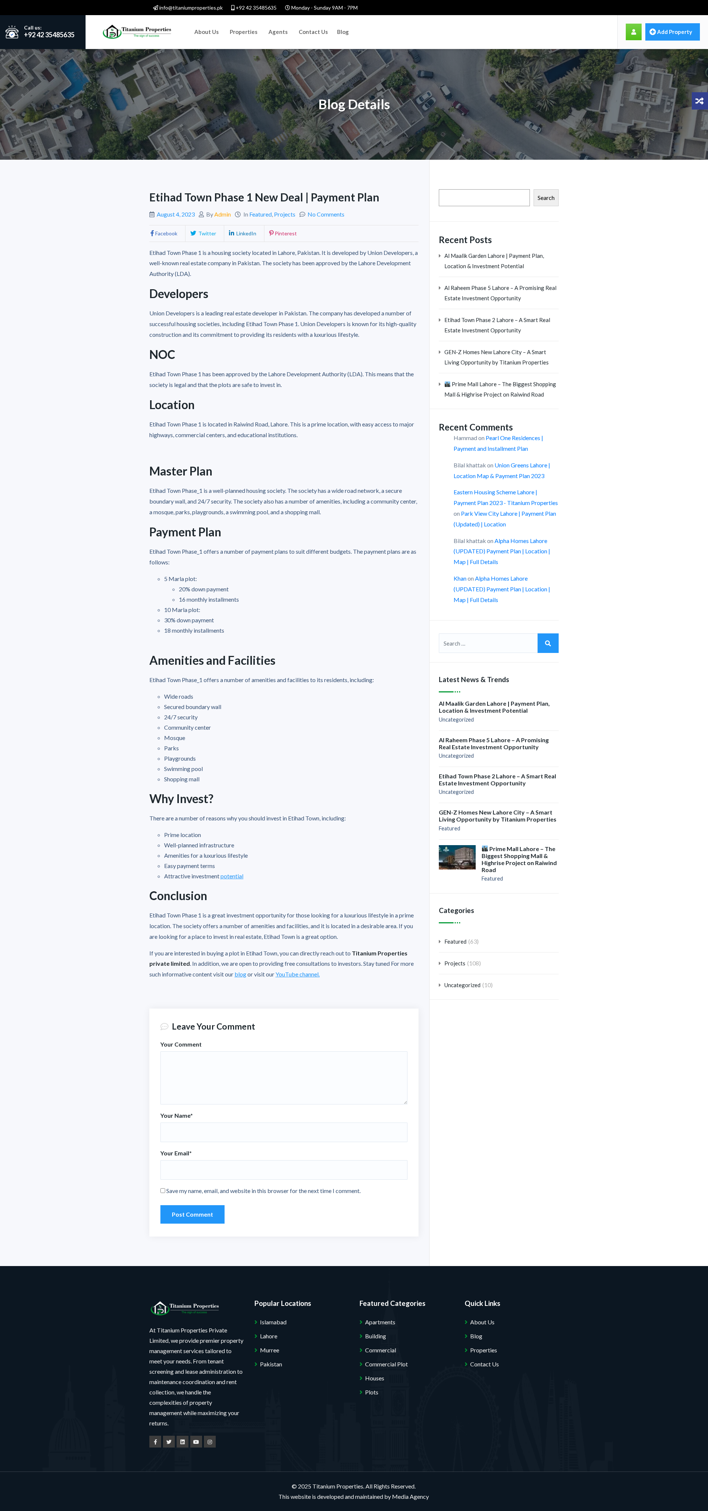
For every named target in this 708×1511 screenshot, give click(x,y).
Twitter (206, 233)
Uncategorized (456, 719)
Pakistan (271, 1363)
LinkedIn (245, 233)
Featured (260, 214)
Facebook (166, 233)
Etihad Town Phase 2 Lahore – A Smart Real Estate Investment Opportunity (497, 325)
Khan (460, 578)
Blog (343, 31)
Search (546, 197)
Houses (374, 1378)
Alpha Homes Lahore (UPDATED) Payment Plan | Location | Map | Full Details (502, 551)
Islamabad (273, 1321)
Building (375, 1335)
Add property (674, 31)
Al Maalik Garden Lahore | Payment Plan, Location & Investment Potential (494, 260)
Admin (222, 214)
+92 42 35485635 (256, 7)
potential (232, 875)
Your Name (176, 1115)
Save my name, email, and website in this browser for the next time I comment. (263, 1190)
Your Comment (181, 1044)
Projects (284, 214)
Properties (243, 31)
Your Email (176, 1152)
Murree (269, 1349)
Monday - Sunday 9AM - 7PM (324, 7)
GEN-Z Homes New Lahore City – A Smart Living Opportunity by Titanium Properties (496, 357)
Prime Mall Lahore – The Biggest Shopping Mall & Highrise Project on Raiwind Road (500, 389)
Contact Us (313, 31)
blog (240, 974)
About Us (206, 31)
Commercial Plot (386, 1363)
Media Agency (410, 1496)
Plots (371, 1392)
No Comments (326, 214)
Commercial (380, 1349)
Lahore (268, 1335)
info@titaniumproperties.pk (190, 7)
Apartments (380, 1321)
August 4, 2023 (176, 214)
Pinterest (286, 233)
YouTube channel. (297, 974)
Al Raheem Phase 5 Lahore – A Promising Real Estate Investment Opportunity (500, 292)
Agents (278, 31)
